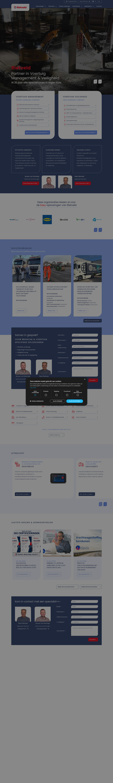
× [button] (84, 379)
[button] (36, 401)
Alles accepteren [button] (74, 401)
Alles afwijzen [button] (57, 401)
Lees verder (33, 387)
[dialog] (56, 391)
